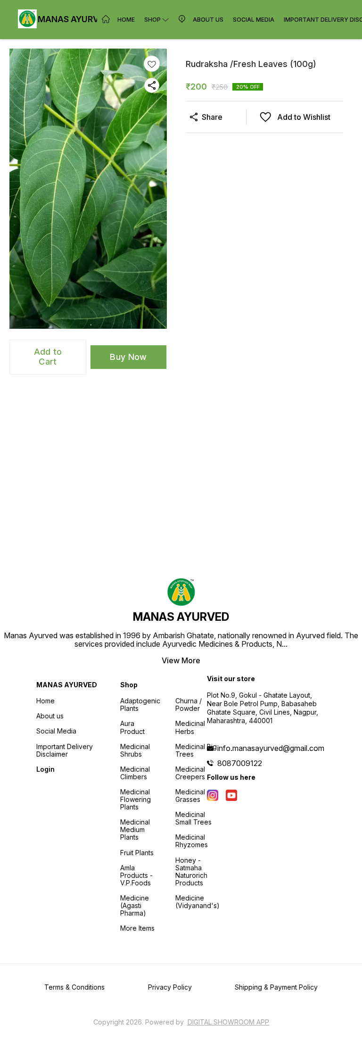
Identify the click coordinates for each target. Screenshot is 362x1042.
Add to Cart (48, 357)
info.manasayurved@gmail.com (270, 748)
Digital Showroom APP (228, 1022)
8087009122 (239, 763)
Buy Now (128, 357)
